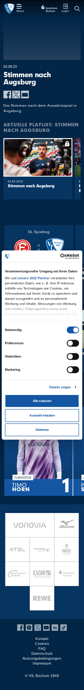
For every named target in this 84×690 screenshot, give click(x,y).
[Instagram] (29, 627)
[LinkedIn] (55, 627)
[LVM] (42, 574)
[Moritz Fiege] (66, 549)
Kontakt (42, 639)
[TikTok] (63, 627)
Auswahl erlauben (42, 415)
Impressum (42, 663)
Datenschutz (42, 653)
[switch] (73, 343)
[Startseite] (9, 8)
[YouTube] (46, 627)
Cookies (42, 644)
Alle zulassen (42, 401)
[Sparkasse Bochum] (66, 574)
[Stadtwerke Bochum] (42, 549)
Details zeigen (60, 387)
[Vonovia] (30, 525)
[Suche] (77, 8)
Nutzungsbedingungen (42, 658)
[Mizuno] (66, 525)
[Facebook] (7, 94)
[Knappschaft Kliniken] (17, 574)
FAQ (42, 648)
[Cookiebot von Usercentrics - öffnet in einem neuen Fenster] (60, 256)
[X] (16, 94)
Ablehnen (42, 429)
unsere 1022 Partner (33, 278)
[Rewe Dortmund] (42, 598)
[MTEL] (17, 549)
